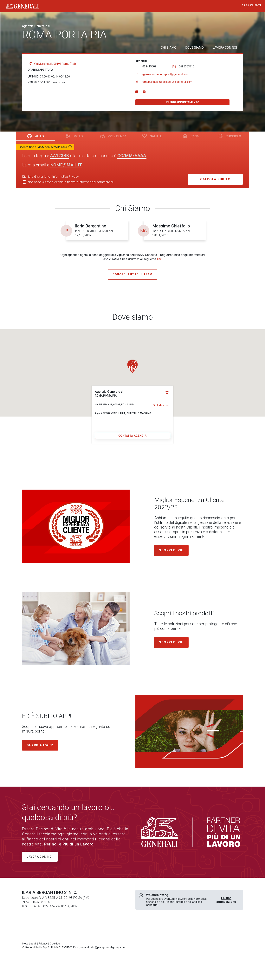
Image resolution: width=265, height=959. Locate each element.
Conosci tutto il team (132, 274)
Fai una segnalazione (226, 900)
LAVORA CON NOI (225, 47)
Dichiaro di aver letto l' (50, 176)
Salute (156, 136)
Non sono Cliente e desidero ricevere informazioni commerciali (70, 182)
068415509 (149, 66)
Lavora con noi (40, 856)
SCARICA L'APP (40, 745)
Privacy (43, 943)
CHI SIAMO (168, 47)
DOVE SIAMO (194, 47)
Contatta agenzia (132, 435)
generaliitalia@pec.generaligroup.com (102, 947)
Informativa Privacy (65, 176)
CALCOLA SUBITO (215, 179)
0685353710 (186, 66)
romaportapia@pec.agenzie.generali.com (167, 81)
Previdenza (117, 136)
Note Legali (29, 943)
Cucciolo (233, 136)
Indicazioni (163, 405)
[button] (132, 366)
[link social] (136, 92)
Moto (78, 136)
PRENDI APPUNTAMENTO (182, 102)
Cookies (55, 943)
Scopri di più (171, 550)
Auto (39, 136)
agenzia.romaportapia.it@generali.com (166, 74)
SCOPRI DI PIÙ (171, 642)
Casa (195, 136)
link (159, 259)
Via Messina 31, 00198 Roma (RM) (55, 63)
